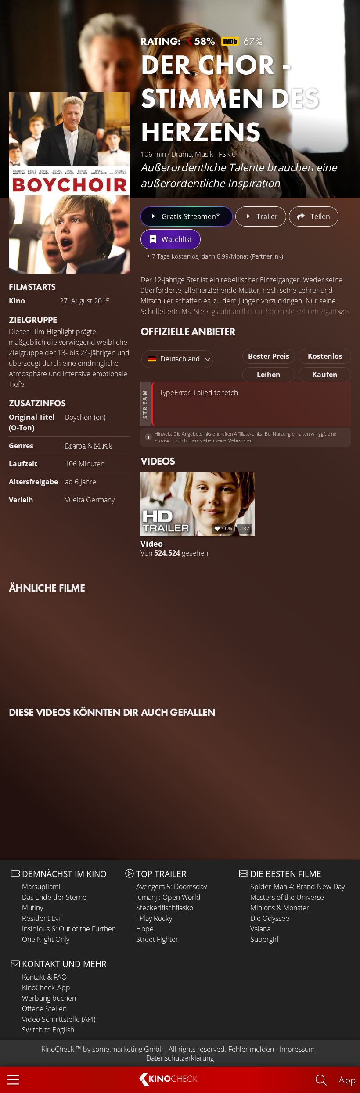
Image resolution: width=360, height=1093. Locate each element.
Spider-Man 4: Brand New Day (297, 886)
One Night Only (45, 939)
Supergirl (264, 939)
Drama (75, 446)
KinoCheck (57, 1049)
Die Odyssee (269, 918)
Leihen (269, 374)
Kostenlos (325, 356)
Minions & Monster (279, 907)
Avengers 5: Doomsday (171, 886)
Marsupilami (41, 886)
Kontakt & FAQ (44, 977)
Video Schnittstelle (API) (58, 1019)
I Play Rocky (154, 918)
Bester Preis (268, 356)
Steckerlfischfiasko (164, 907)
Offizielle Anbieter (187, 331)
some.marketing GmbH (128, 1049)
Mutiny (32, 907)
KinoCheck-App (46, 987)
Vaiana (260, 928)
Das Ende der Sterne (54, 897)
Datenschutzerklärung (180, 1058)
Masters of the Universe (287, 897)
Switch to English (48, 1029)
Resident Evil (42, 918)
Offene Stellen (44, 1008)
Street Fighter (157, 939)
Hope (145, 928)
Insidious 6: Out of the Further (68, 928)
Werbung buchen (49, 998)
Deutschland (180, 359)
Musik (103, 446)
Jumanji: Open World (168, 897)
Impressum (297, 1049)
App (347, 1079)
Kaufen (325, 374)
